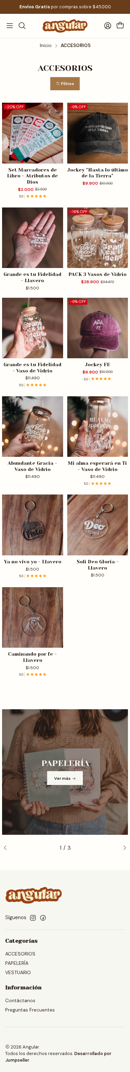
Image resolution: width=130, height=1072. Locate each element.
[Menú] (9, 26)
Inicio (46, 45)
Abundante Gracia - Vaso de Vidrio (32, 466)
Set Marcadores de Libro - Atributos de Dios (32, 176)
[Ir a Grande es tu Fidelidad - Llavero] (32, 237)
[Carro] (120, 25)
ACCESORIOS (20, 954)
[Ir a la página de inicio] (65, 26)
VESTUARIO (18, 972)
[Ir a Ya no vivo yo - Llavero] (32, 525)
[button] (65, 84)
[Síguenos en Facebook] (43, 917)
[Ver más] (65, 772)
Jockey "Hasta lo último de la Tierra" (97, 173)
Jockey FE (97, 364)
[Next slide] (123, 848)
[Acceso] (107, 26)
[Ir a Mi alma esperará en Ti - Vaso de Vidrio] (97, 426)
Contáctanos (20, 1000)
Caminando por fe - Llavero (32, 657)
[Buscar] (21, 26)
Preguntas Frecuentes (30, 1010)
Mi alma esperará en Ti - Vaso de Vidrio (97, 466)
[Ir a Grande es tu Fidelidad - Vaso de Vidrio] (32, 328)
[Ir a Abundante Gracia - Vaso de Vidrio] (32, 426)
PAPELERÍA (16, 963)
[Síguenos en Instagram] (32, 917)
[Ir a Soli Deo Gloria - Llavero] (97, 525)
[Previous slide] (7, 848)
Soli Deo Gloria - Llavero (98, 565)
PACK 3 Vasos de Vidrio (97, 274)
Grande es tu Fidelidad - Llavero (32, 277)
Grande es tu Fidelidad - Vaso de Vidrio (32, 367)
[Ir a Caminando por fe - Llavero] (32, 617)
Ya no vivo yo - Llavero (32, 561)
